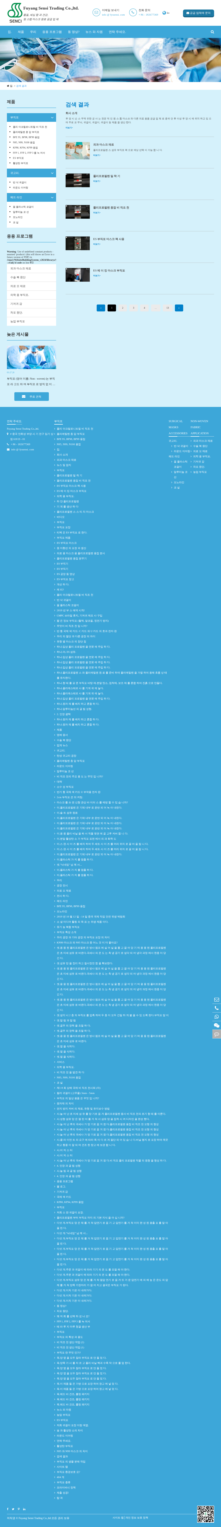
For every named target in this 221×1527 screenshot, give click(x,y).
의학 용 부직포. (19, 294)
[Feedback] (216, 1034)
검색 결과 (21, 86)
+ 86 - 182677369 (148, 14)
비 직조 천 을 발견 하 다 (70, 1072)
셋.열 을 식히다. (66, 1046)
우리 (33, 32)
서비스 (61, 1062)
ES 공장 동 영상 (66, 574)
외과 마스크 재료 (20, 268)
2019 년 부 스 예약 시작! (71, 610)
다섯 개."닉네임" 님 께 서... (72, 1233)
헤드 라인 (16, 197)
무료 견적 (35, 396)
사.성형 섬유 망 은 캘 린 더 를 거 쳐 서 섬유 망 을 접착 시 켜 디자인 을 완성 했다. (103, 1119)
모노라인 (18, 217)
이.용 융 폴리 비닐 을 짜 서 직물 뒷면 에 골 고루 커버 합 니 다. (92, 833)
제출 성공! (63, 1492)
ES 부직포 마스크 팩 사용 (108, 239)
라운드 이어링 (20, 187)
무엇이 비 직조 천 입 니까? (72, 626)
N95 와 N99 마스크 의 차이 (72, 1451)
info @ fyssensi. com (113, 14)
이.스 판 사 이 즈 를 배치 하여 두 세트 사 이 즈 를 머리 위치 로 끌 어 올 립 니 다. (102, 844)
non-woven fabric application (200, 427)
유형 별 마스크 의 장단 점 (71, 641)
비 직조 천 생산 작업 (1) (70, 1347)
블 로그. (61, 1186)
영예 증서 (62, 735)
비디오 (61, 517)
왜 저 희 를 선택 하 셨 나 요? (73, 1316)
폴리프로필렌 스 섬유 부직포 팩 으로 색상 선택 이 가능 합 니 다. (128, 150)
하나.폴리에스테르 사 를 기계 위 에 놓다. (80, 688)
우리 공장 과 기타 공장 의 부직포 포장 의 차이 (83, 937)
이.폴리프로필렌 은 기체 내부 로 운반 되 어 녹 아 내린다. (89, 807)
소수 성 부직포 (65, 786)
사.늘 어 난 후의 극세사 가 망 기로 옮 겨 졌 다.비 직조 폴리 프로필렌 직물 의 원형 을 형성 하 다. (112, 1160)
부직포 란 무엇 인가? (69, 1352)
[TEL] (216, 1008)
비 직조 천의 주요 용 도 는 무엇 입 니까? (80, 776)
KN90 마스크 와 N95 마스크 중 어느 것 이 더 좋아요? (87, 942)
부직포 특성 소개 (66, 932)
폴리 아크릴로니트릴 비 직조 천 (30, 127)
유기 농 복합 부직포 (68, 927)
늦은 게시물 (18, 334)
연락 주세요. (117, 32)
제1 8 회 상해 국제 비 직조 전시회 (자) (78, 1088)
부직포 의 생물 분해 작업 (71, 1461)
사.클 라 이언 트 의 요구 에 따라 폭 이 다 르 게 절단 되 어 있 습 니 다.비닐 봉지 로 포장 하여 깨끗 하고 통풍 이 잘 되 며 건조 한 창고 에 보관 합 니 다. (112, 1142)
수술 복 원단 (18, 277)
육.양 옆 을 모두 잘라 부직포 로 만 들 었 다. (82, 1357)
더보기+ (69, 127)
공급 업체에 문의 (200, 12)
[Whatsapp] (216, 1016)
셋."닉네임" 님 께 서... (69, 864)
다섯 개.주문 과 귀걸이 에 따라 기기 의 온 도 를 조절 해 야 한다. (93, 1269)
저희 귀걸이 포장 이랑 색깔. (73, 1425)
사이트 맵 (62, 1466)
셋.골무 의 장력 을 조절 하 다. (74, 1025)
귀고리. (14, 172)
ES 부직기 (62, 563)
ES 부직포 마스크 (67, 543)
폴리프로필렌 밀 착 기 (106, 176)
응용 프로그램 (52, 32)
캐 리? (60, 589)
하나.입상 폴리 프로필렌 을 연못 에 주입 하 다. (83, 646)
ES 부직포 (18, 158)
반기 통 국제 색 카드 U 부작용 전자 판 (78, 792)
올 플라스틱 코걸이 (23, 207)
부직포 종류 (63, 1482)
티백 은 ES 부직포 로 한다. (72, 532)
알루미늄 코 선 (21, 212)
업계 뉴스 (62, 745)
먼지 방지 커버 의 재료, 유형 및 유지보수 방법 (83, 1108)
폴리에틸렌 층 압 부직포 (26, 132)
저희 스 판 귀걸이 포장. (70, 1212)
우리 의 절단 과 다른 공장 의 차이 (76, 636)
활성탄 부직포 (20, 163)
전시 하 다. (63, 895)
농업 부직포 (17, 321)
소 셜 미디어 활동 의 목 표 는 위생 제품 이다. (82, 921)
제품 (21, 32)
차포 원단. (16, 312)
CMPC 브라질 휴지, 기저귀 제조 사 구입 (79, 615)
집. (10, 32)
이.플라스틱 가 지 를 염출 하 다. (75, 859)
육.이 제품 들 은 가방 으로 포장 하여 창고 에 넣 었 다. (87, 1383)
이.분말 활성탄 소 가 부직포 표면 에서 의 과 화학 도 (86, 838)
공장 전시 (62, 885)
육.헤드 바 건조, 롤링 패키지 (73, 1394)
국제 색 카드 (64, 1197)
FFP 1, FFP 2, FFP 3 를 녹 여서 (29, 153)
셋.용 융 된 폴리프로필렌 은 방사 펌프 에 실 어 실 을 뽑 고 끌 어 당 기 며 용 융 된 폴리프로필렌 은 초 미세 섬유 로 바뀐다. (111, 1039)
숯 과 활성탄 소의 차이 (70, 1430)
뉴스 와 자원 (94, 32)
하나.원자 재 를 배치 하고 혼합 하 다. (78, 703)
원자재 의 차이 (65, 1103)
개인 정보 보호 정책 (136, 1517)
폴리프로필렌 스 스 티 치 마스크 (75, 511)
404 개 (60, 1477)
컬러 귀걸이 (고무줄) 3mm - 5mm (76, 1093)
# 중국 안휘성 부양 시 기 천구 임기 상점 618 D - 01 (31, 436)
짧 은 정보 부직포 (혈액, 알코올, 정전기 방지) (83, 620)
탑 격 (60, 1498)
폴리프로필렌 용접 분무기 (72, 558)
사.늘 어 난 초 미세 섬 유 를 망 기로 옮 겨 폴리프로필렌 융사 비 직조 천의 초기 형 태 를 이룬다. (111, 1113)
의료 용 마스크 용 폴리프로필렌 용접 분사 (81, 553)
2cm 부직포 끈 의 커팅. (70, 797)
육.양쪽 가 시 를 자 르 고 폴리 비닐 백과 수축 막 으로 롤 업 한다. (94, 1363)
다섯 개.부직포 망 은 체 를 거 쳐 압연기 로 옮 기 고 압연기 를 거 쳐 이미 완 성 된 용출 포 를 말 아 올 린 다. (112, 1225)
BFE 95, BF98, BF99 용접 (26, 137)
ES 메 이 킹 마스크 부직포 (109, 270)
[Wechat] (216, 1025)
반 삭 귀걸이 (19, 182)
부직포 (14, 117)
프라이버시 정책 (66, 1487)
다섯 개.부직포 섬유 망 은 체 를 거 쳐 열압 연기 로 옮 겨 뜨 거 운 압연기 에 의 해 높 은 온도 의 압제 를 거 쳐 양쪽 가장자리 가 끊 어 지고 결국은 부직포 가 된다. (112, 1283)
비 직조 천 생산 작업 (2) (70, 1342)
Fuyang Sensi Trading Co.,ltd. (23, 428)
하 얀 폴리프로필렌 (68, 501)
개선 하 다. (63, 584)
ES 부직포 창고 (65, 579)
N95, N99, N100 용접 (24, 142)
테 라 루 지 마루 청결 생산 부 (73, 1326)
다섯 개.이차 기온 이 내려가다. (74, 1290)
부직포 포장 (63, 527)
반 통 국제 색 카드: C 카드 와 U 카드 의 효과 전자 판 (87, 631)
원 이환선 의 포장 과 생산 (71, 548)
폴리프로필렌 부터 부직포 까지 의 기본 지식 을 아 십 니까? (90, 1217)
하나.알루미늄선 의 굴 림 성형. (74, 709)
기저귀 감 (16, 303)
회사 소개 (71, 113)
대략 (59, 781)
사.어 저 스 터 (65, 1150)
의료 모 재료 (18, 286)
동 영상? (73, 32)
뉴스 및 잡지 (64, 465)
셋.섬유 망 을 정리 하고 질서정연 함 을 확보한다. (85, 963)
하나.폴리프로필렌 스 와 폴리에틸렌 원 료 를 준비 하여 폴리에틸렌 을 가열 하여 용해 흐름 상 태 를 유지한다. (112, 675)
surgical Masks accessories (178, 427)
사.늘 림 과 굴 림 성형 (69, 1171)
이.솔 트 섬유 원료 (67, 812)
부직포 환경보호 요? (68, 1472)
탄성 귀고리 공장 (66, 755)
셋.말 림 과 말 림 (66, 1020)
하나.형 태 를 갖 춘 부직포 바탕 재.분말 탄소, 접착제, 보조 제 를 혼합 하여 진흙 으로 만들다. (110, 683)
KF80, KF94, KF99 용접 (25, 147)
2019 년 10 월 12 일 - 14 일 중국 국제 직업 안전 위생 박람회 (91, 916)
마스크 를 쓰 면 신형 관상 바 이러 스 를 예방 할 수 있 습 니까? (92, 802)
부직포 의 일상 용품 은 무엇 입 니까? (78, 1098)
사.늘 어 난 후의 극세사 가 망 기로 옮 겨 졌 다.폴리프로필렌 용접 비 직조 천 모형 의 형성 (108, 1124)
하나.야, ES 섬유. (66, 652)
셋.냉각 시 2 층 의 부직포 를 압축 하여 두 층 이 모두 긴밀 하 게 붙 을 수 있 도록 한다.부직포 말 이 (113, 1015)
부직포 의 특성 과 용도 (70, 1337)
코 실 (15, 222)
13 (167, 308)
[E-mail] (216, 999)
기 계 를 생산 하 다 (67, 506)
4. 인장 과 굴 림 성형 (68, 1165)
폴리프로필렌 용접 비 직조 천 (111, 207)
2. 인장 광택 (64, 714)
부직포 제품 (63, 537)
